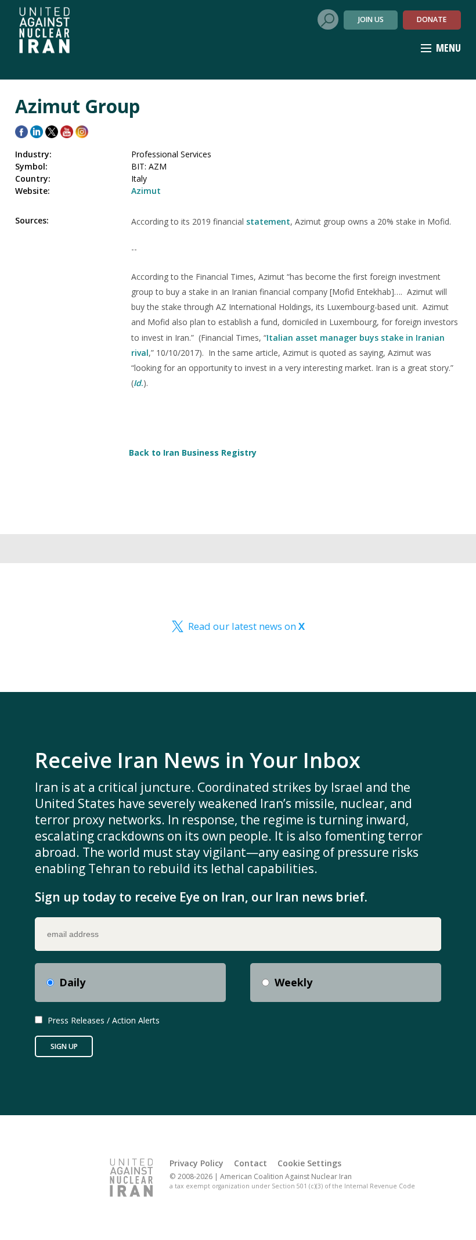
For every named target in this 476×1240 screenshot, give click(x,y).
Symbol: (31, 166)
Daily (72, 982)
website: (32, 190)
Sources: (32, 220)
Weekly (293, 982)
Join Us (371, 19)
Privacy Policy (196, 1163)
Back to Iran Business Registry (193, 452)
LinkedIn (36, 131)
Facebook (21, 131)
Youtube (66, 131)
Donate (431, 19)
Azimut (146, 190)
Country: (33, 178)
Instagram (81, 131)
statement (268, 221)
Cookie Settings (309, 1163)
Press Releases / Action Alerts (104, 1020)
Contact (250, 1163)
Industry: (33, 154)
